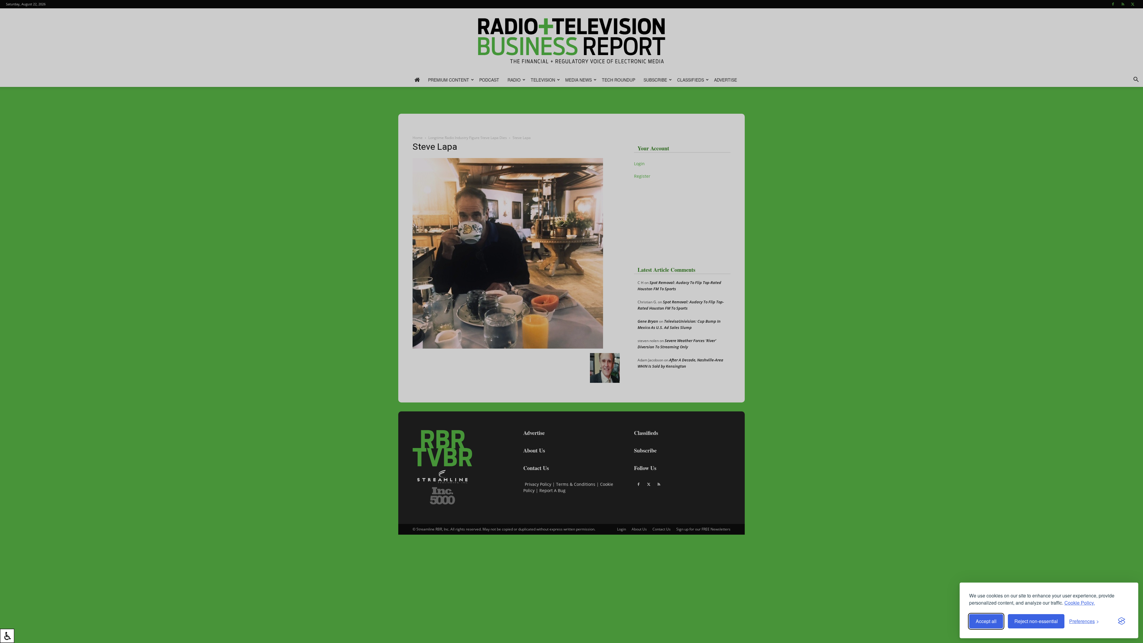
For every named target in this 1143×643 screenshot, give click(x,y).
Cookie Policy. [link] (1079, 602)
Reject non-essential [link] (1036, 621)
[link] (7, 636)
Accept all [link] (986, 621)
